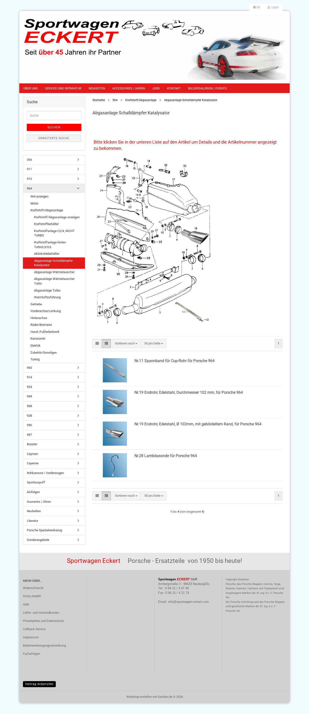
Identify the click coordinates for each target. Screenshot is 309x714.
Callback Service (34, 629)
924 (29, 387)
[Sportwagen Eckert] (154, 47)
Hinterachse (38, 318)
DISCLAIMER (32, 596)
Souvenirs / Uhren (39, 501)
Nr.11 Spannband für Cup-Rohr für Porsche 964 (174, 360)
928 (29, 415)
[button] (256, 7)
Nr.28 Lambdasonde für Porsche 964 (165, 455)
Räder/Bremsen (41, 325)
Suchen (54, 127)
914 (29, 377)
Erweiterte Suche (53, 138)
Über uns (30, 88)
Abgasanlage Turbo (47, 290)
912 (29, 179)
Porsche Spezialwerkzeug (44, 530)
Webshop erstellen (139, 697)
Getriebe (36, 304)
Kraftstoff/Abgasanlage (46, 210)
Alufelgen (33, 492)
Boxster (32, 444)
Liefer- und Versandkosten (41, 612)
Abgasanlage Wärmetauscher (54, 272)
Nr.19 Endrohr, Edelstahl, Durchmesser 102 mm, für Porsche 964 (188, 392)
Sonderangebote (38, 540)
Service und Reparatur (63, 88)
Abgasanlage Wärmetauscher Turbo (54, 281)
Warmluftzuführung (47, 297)
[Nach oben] (295, 707)
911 (29, 169)
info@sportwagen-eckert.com (188, 602)
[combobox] (126, 343)
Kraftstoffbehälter (46, 224)
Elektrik (35, 345)
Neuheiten (97, 88)
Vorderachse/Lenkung (45, 311)
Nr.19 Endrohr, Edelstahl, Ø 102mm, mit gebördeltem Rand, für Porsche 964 (197, 424)
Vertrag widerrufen (39, 684)
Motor (34, 203)
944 (29, 396)
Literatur (32, 521)
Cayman (32, 454)
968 (29, 406)
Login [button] (274, 7)
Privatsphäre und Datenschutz (43, 621)
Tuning (35, 359)
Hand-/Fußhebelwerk (44, 332)
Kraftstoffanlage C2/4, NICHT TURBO (54, 233)
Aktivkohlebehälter (46, 253)
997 (29, 435)
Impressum (31, 637)
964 (29, 188)
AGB (26, 604)
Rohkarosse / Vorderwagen (45, 473)
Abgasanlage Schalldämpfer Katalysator (53, 263)
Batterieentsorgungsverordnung (44, 645)
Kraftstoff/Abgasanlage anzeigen (57, 217)
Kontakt (174, 88)
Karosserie (37, 338)
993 (29, 368)
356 (29, 159)
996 (29, 425)
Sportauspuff (36, 482)
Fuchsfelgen (31, 654)
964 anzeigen (39, 196)
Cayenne (33, 463)
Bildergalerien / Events (207, 88)
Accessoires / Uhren (128, 88)
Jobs (156, 88)
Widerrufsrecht (33, 588)
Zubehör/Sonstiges (43, 352)
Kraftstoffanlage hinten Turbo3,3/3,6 (50, 244)
